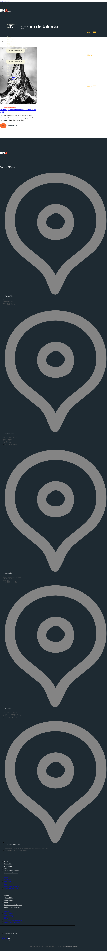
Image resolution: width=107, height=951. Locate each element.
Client (22, 28)
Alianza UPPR (12, 24)
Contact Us (11, 46)
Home (9, 37)
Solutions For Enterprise (15, 48)
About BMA (11, 39)
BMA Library (11, 41)
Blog (8, 44)
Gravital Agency (72, 946)
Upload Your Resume (15, 51)
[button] (48, 32)
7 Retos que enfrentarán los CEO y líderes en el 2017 (18, 111)
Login (9, 27)
